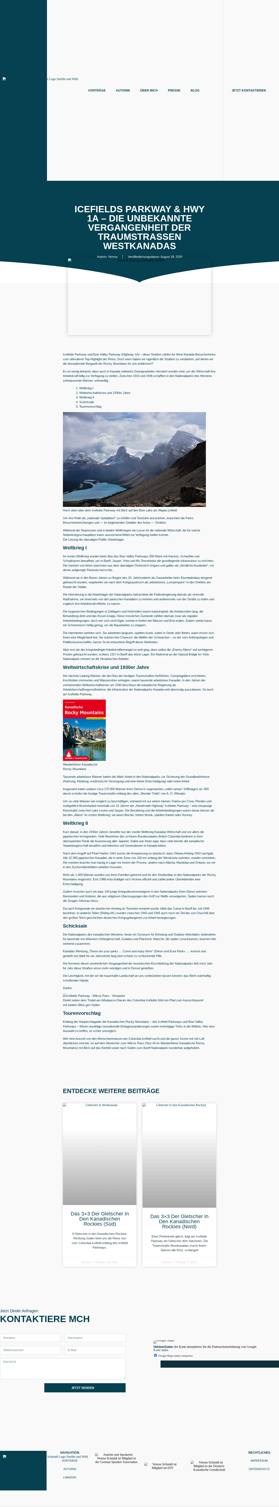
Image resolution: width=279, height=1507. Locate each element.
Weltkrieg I (86, 388)
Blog (195, 90)
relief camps (173, 789)
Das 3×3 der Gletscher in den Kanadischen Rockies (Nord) (179, 1221)
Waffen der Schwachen (154, 637)
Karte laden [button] (160, 1350)
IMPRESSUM (259, 1460)
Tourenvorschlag (90, 406)
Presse (174, 90)
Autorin (123, 90)
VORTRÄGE (70, 1460)
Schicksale (86, 402)
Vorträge (97, 90)
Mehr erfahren (162, 1346)
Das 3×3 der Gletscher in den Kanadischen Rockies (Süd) (100, 1219)
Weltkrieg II (86, 397)
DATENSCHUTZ (259, 1469)
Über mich (149, 90)
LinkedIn (69, 1477)
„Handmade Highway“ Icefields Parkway (162, 805)
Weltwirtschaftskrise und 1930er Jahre (104, 393)
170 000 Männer (115, 789)
